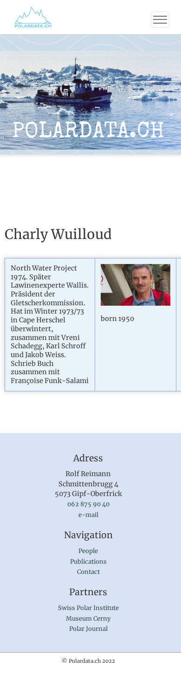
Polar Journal (88, 629)
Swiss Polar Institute (88, 608)
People (88, 551)
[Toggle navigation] (160, 20)
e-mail (88, 515)
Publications (88, 562)
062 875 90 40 (88, 504)
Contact (88, 572)
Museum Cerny (88, 619)
